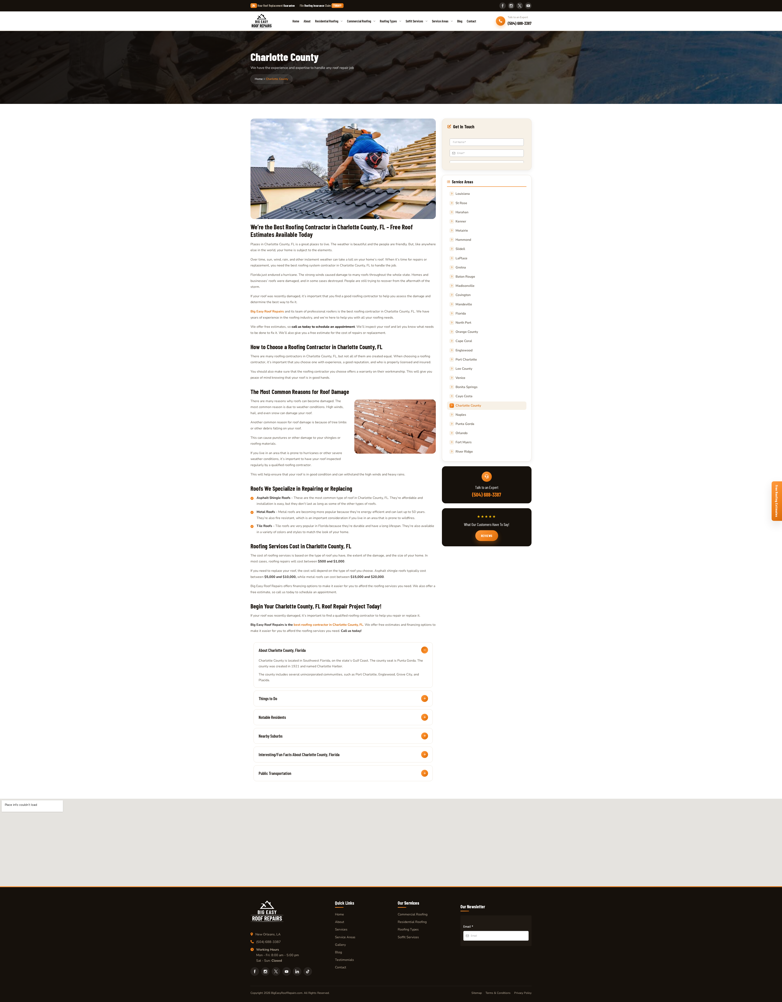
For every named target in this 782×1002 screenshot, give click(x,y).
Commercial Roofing (359, 21)
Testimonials (344, 960)
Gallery (340, 945)
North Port (463, 322)
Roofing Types (388, 21)
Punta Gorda (465, 424)
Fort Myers (464, 442)
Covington (463, 295)
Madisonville (465, 286)
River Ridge (464, 451)
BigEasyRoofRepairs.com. (287, 993)
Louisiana (463, 193)
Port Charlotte (466, 359)
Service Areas (440, 21)
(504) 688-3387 (486, 494)
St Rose (461, 203)
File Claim (321, 5)
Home (295, 21)
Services (341, 929)
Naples (461, 414)
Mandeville (464, 304)
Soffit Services (414, 21)
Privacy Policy (523, 993)
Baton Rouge (465, 276)
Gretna (461, 267)
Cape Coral (464, 341)
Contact (471, 21)
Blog (459, 21)
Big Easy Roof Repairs (267, 311)
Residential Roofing (326, 21)
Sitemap (476, 993)
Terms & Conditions (498, 993)
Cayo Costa (464, 396)
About (307, 21)
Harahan (462, 212)
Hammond (463, 240)
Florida (461, 313)
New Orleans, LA (268, 934)
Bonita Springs (467, 387)
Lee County (464, 368)
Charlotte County (468, 405)
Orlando (462, 433)
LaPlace (461, 258)
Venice (460, 378)
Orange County (467, 332)
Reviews (486, 536)
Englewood (464, 350)
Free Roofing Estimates (777, 501)
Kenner (461, 221)
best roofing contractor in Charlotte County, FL (328, 625)
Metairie (462, 230)
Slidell (460, 249)
